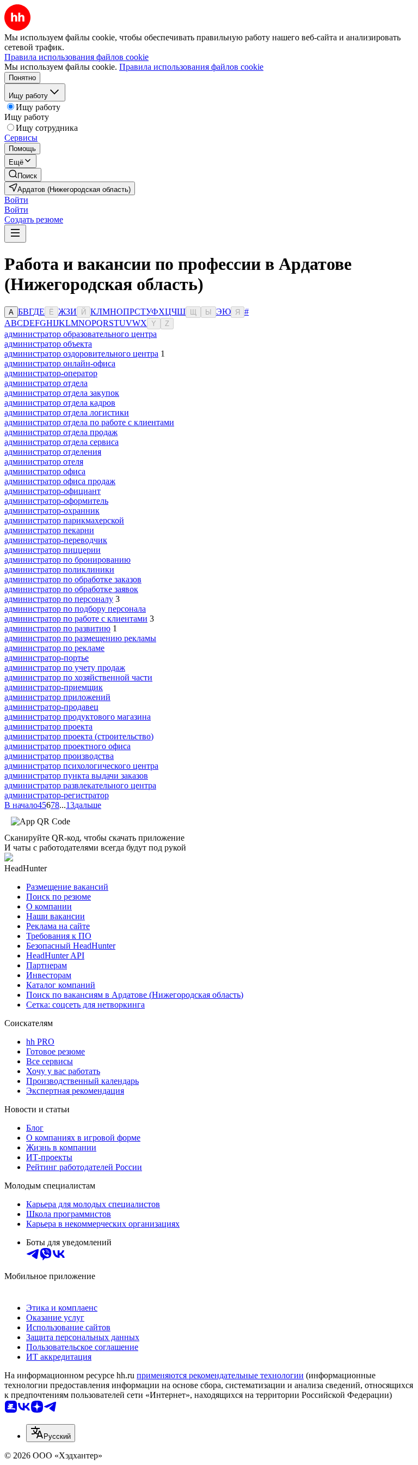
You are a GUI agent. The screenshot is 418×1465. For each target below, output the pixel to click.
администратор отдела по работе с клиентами (89, 422)
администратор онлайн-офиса (59, 363)
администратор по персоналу (58, 599)
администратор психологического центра (81, 765)
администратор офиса (44, 471)
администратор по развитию (57, 628)
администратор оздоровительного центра (81, 353)
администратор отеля (43, 461)
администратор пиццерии (52, 549)
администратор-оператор (50, 373)
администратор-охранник (52, 510)
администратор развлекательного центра (80, 785)
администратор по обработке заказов (73, 579)
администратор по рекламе (54, 648)
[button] (16, 199)
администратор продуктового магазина (77, 716)
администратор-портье (46, 657)
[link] (22, 175)
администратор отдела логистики (66, 412)
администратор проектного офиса (67, 746)
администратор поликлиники (59, 569)
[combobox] (50, 1433)
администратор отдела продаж (61, 432)
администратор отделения (52, 451)
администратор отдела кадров (59, 402)
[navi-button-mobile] (15, 234)
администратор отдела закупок (61, 392)
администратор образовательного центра (80, 334)
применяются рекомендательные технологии (220, 1375)
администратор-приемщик (53, 687)
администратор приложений (57, 697)
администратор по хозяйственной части (78, 677)
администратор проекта (48, 726)
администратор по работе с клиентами (75, 618)
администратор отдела (46, 383)
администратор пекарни (49, 530)
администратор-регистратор (56, 795)
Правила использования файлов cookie (191, 66)
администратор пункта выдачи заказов (76, 775)
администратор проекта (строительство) (78, 736)
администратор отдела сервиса (61, 442)
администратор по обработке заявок (71, 589)
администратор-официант (52, 491)
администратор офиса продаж (59, 481)
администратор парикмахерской (64, 520)
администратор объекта (48, 343)
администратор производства (59, 756)
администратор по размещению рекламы (80, 638)
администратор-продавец (51, 707)
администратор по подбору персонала (75, 608)
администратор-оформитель (56, 500)
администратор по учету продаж (64, 667)
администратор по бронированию (67, 559)
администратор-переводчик (55, 540)
